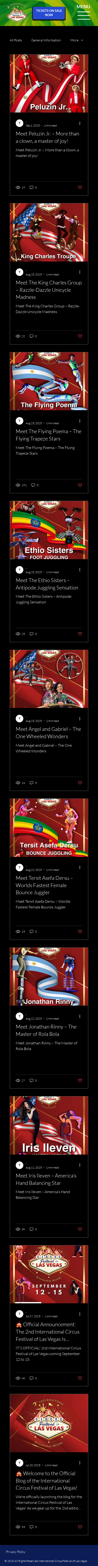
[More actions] (81, 123)
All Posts (16, 40)
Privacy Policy (15, 1552)
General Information (46, 40)
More (74, 40)
